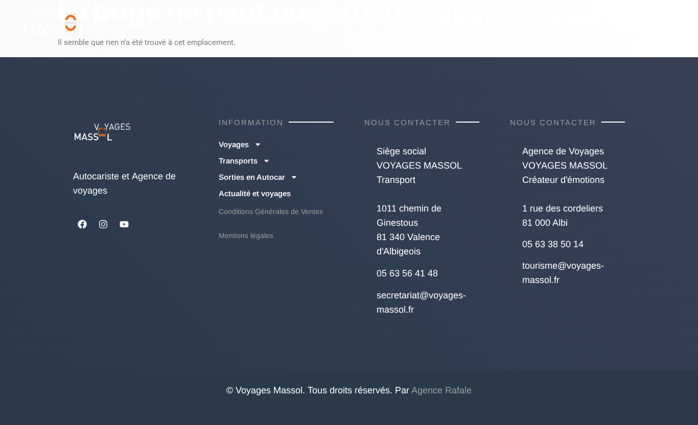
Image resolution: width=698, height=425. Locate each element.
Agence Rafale (441, 390)
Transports (344, 21)
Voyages (253, 21)
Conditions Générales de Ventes (271, 211)
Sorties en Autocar (464, 21)
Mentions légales (246, 235)
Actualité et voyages (613, 21)
